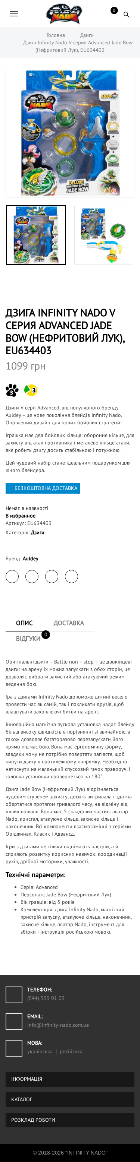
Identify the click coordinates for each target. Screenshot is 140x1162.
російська (71, 1051)
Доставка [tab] (69, 623)
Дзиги (37, 532)
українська (40, 1051)
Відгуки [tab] (31, 636)
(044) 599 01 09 (46, 998)
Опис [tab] (24, 623)
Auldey (30, 558)
